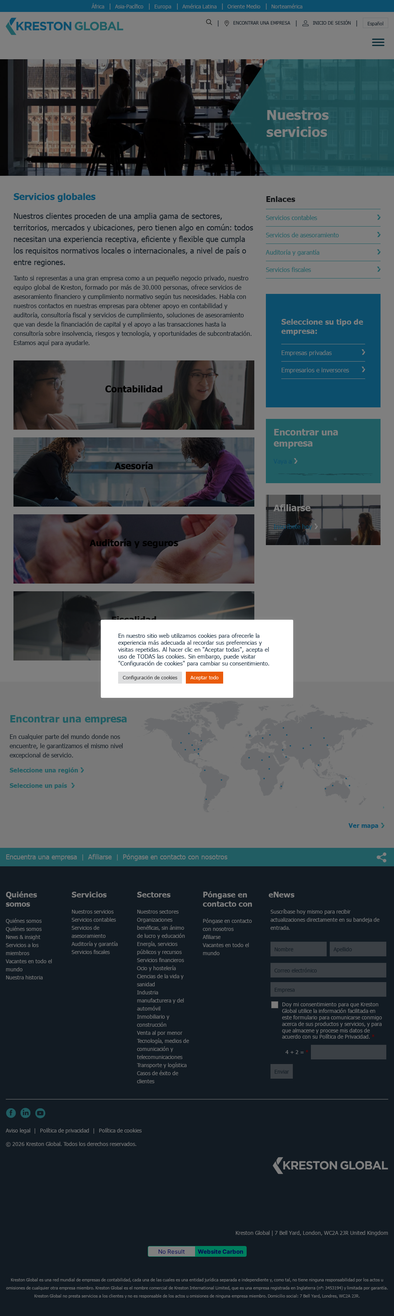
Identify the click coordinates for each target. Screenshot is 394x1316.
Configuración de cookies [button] (150, 678)
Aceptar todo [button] (204, 678)
